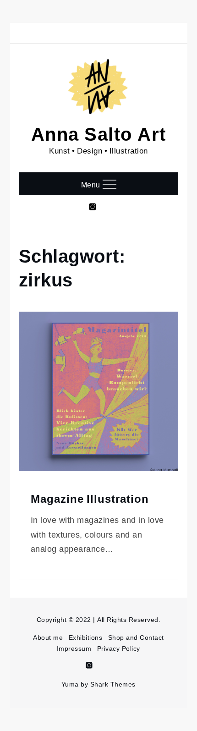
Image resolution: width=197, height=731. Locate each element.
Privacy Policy (118, 648)
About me (48, 637)
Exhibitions (86, 637)
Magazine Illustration (90, 499)
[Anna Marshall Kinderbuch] (111, 668)
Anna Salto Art (98, 133)
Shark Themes (113, 684)
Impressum (74, 648)
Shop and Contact (136, 637)
